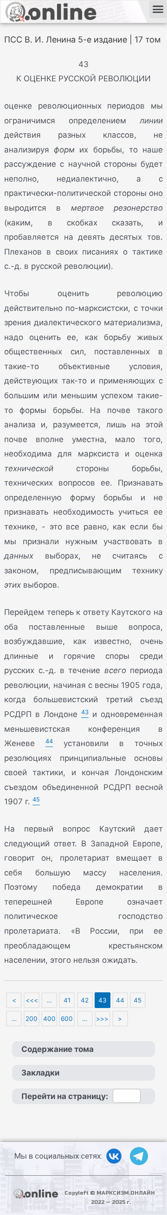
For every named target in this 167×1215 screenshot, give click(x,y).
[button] (158, 9)
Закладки (40, 1072)
